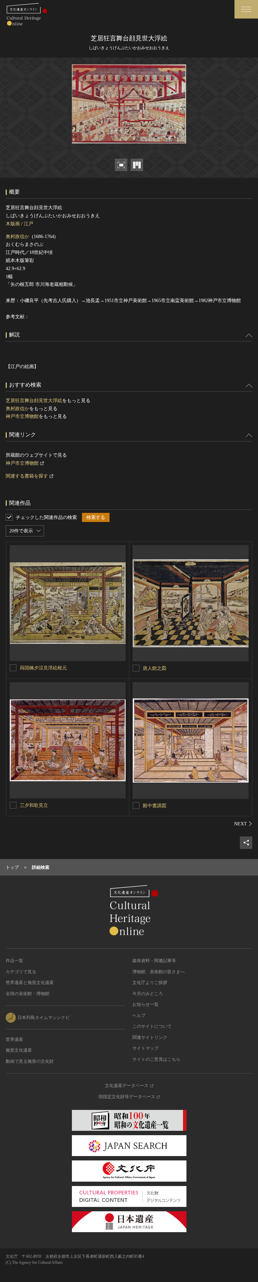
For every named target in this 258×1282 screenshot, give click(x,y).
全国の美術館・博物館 (27, 993)
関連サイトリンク (149, 1037)
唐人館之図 (154, 668)
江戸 (28, 223)
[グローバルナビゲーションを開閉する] (246, 9)
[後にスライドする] (243, 823)
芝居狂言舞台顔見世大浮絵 (34, 400)
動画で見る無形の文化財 (30, 1061)
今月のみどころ (147, 993)
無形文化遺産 (19, 1050)
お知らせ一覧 (145, 1004)
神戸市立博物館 (22, 416)
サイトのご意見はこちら (156, 1059)
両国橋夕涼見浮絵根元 (43, 667)
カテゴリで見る (21, 971)
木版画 (13, 223)
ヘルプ (138, 1015)
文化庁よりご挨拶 (149, 982)
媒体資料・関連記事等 (154, 960)
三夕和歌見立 (34, 805)
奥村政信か (17, 236)
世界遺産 (14, 1039)
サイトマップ (145, 1048)
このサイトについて (152, 1026)
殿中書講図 (154, 805)
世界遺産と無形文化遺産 (30, 982)
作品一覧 (14, 960)
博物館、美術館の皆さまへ (158, 971)
